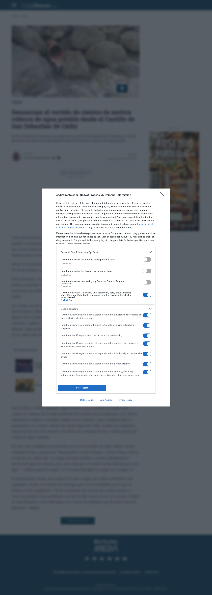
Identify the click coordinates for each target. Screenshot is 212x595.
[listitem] (106, 252)
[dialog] (106, 297)
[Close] (163, 195)
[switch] (147, 259)
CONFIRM (82, 388)
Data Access (106, 400)
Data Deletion (87, 400)
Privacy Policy (125, 400)
